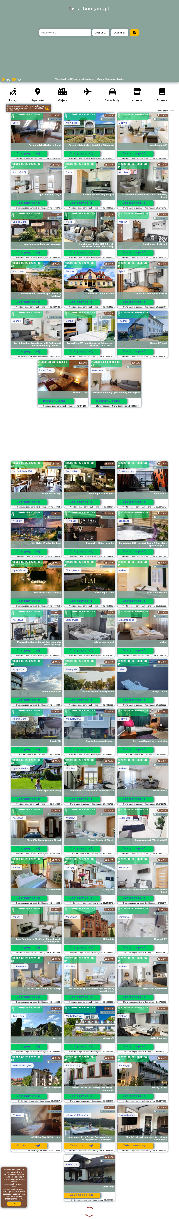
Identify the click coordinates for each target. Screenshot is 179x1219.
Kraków (123, 221)
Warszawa (97, 370)
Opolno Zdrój (19, 221)
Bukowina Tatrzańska (77, 1115)
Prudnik (123, 320)
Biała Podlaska (126, 619)
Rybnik (122, 271)
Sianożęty (124, 1065)
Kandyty (70, 867)
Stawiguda (71, 669)
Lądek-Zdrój (18, 570)
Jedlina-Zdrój (73, 1065)
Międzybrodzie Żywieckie (79, 1214)
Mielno (69, 1164)
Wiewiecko (71, 122)
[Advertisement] (90, 435)
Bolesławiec (72, 619)
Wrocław (123, 172)
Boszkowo (18, 271)
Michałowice (19, 966)
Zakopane (124, 520)
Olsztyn (123, 122)
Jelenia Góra (19, 718)
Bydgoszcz (18, 669)
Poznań (16, 916)
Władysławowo (74, 718)
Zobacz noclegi (28, 1145)
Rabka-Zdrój (45, 370)
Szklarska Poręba (21, 1065)
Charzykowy (72, 570)
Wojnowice (71, 916)
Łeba (121, 669)
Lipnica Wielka (20, 768)
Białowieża (18, 1015)
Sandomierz (72, 471)
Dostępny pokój (28, 153)
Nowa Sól (71, 520)
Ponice (16, 867)
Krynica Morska (127, 1115)
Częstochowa (126, 471)
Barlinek (70, 271)
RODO (20, 1199)
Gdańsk (16, 320)
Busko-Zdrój (19, 172)
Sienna (69, 320)
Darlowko (124, 1214)
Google (7, 1174)
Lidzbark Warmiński (22, 471)
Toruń (69, 172)
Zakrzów (17, 1115)
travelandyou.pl (89, 8)
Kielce (69, 221)
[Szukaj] (134, 32)
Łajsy (15, 122)
